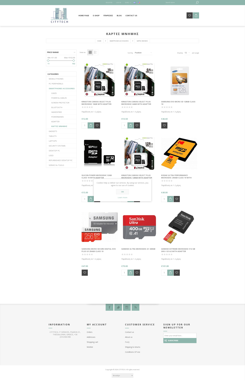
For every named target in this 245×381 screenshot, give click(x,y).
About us (128, 337)
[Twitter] (118, 307)
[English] (139, 2)
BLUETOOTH (56, 107)
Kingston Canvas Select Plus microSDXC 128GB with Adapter (136, 176)
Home (99, 41)
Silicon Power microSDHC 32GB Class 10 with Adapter (97, 176)
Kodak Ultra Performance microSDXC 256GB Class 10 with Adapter (176, 177)
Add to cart (91, 125)
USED (51, 155)
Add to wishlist (97, 125)
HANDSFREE (56, 112)
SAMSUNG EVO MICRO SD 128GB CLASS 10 (178, 102)
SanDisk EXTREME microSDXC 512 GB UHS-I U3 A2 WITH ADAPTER (178, 250)
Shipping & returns (132, 347)
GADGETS (53, 131)
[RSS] (135, 307)
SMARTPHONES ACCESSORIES (62, 88)
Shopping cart (92, 342)
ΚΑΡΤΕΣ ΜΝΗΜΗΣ (59, 126)
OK (122, 192)
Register (109, 2)
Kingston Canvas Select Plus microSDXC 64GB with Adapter (136, 102)
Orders (89, 332)
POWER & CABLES (59, 98)
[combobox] (180, 2)
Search (197, 2)
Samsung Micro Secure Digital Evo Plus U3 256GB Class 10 (99, 250)
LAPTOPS (53, 141)
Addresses (91, 337)
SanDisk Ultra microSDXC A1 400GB (138, 249)
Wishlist (90, 347)
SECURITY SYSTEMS (57, 146)
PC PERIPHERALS (56, 83)
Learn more (122, 197)
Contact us (129, 332)
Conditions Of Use (132, 352)
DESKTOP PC (54, 150)
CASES (54, 93)
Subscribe (173, 341)
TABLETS (53, 136)
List (95, 52)
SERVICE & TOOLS (56, 165)
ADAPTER (55, 121)
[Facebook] (109, 307)
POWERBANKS (57, 117)
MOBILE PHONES (56, 79)
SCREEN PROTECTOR (60, 102)
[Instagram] (127, 307)
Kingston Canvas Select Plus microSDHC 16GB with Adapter (96, 102)
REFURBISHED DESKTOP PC (60, 160)
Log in (118, 2)
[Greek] (135, 2)
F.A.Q (127, 342)
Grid (90, 52)
